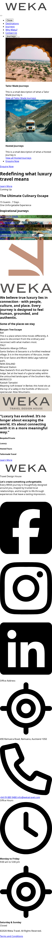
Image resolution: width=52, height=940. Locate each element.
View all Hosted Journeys (18, 158)
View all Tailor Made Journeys (21, 98)
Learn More (6, 460)
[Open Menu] (1, 15)
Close (9, 20)
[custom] (26, 556)
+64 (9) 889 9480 (8, 797)
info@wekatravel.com (28, 797)
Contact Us (11, 32)
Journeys (10, 26)
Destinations (12, 23)
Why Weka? (11, 29)
